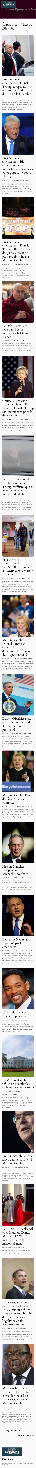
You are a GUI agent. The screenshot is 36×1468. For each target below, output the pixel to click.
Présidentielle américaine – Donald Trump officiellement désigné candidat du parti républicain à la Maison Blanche (16, 251)
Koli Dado (16, 578)
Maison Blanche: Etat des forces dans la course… (16, 798)
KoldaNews (7, 1459)
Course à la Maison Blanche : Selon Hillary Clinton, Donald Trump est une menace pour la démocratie (18, 408)
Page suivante (26, 1435)
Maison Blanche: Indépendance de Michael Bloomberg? (15, 870)
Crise (23, 950)
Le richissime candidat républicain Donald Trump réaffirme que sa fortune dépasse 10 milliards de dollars (17, 487)
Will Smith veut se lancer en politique (14, 1014)
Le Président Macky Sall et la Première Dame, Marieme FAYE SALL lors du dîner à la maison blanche (18, 1236)
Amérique (25, 98)
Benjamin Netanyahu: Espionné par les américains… (16, 943)
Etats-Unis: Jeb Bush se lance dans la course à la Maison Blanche (17, 1159)
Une (28, 1410)
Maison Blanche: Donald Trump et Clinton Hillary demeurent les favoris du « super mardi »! (16, 647)
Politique (29, 578)
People (25, 1020)
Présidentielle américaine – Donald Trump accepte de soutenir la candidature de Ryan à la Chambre (17, 87)
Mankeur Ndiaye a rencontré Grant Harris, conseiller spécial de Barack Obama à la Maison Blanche (17, 1396)
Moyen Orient (13, 1094)
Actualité (7, 1410)
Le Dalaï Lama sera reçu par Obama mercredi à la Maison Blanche (16, 331)
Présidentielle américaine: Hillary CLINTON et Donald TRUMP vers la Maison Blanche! (17, 567)
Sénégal (25, 1410)
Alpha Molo (17, 98)
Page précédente (11, 1430)
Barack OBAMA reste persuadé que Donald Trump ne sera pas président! (16, 724)
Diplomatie (12, 1410)
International (29, 950)
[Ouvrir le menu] (34, 4)
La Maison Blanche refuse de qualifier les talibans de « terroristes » (18, 1083)
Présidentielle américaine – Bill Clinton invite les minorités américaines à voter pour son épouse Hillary (17, 167)
